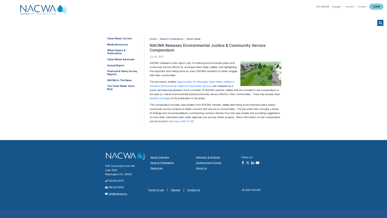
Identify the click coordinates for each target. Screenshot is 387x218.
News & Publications (171, 38)
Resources (156, 168)
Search (380, 23)
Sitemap (175, 190)
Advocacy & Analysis (208, 157)
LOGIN (376, 6)
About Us (201, 168)
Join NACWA (322, 6)
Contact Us (193, 190)
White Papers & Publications (116, 52)
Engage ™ (337, 6)
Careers (350, 6)
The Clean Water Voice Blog (121, 87)
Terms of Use (156, 190)
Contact (362, 6)
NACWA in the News (119, 80)
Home (43, 10)
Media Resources (117, 44)
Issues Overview (159, 157)
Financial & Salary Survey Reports (122, 73)
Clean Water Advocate (120, 59)
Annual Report (115, 65)
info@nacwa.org (117, 193)
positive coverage (160, 98)
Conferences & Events (208, 162)
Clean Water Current (119, 38)
